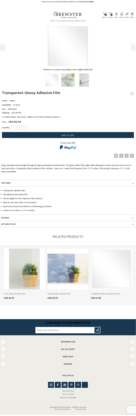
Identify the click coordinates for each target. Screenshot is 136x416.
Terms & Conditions (62, 409)
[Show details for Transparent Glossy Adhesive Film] (111, 269)
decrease (14, 127)
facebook (121, 156)
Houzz (78, 385)
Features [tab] (6, 183)
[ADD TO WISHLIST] (132, 94)
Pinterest (71, 385)
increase (25, 127)
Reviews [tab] (5, 217)
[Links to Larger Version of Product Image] (68, 46)
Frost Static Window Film (14, 294)
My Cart (104, 16)
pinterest (127, 156)
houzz (132, 156)
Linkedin (85, 385)
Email (116, 156)
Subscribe (97, 330)
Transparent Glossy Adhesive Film (105, 294)
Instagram (51, 385)
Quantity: (6, 127)
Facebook (58, 385)
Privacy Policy (80, 409)
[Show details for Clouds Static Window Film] (68, 269)
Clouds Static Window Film (59, 294)
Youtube (65, 385)
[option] (52, 80)
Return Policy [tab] (8, 224)
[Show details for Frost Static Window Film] (24, 269)
